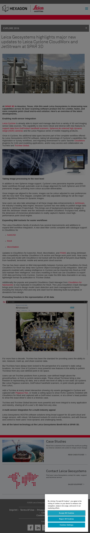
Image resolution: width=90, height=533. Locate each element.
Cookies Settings (66, 525)
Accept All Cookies (66, 513)
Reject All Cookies (66, 519)
